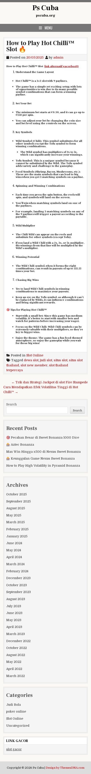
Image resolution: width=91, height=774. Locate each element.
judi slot (46, 360)
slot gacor (14, 749)
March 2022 (15, 676)
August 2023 (15, 599)
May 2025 (13, 515)
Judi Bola (13, 704)
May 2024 (13, 550)
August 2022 (15, 655)
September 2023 (18, 592)
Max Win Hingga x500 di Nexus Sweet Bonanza (43, 451)
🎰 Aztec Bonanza (20, 444)
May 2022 (13, 662)
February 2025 (17, 529)
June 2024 (14, 543)
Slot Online (34, 355)
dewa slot (31, 360)
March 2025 (15, 522)
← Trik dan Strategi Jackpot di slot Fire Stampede (49, 382)
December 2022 (18, 641)
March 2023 (15, 634)
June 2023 (14, 613)
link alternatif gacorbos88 (61, 66)
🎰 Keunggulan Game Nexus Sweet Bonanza (40, 458)
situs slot (60, 360)
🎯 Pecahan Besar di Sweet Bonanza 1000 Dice (42, 437)
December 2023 (18, 578)
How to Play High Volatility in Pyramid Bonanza (43, 465)
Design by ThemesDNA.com (65, 767)
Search (11, 404)
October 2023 (16, 585)
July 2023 (13, 606)
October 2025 (16, 494)
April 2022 (14, 669)
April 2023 (14, 627)
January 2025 (16, 536)
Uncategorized (17, 725)
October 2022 (16, 648)
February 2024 (17, 571)
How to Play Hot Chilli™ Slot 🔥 (40, 46)
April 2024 (14, 557)
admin (58, 57)
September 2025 (18, 501)
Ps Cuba (45, 7)
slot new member (34, 365)
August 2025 (15, 508)
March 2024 (15, 564)
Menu (48, 27)
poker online (16, 711)
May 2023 (13, 620)
